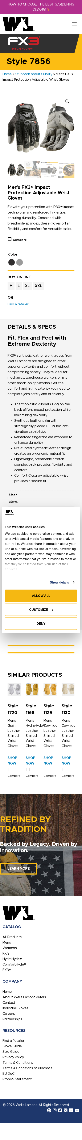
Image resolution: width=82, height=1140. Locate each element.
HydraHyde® (12, 959)
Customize (38, 609)
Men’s (7, 942)
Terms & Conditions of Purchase (28, 1068)
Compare (20, 239)
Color (12, 254)
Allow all (41, 595)
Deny (41, 623)
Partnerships (12, 1019)
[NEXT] (70, 170)
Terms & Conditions (18, 1062)
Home (7, 74)
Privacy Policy (13, 1057)
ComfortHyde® (14, 964)
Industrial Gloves (15, 1008)
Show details (59, 582)
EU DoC (9, 1073)
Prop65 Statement (17, 1079)
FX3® (7, 970)
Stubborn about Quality (33, 74)
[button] (67, 101)
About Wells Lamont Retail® (24, 997)
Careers (9, 1013)
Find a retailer (18, 304)
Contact (9, 1002)
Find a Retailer (13, 1040)
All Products (12, 937)
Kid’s (6, 953)
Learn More (18, 868)
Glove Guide (12, 1046)
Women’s (10, 948)
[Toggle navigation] (74, 24)
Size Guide (11, 1051)
